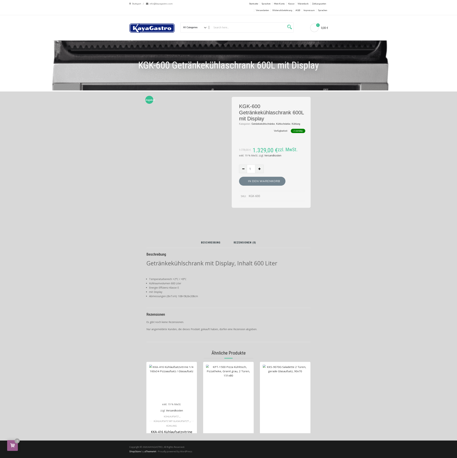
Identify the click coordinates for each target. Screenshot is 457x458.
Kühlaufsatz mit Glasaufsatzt (171, 421)
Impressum (309, 10)
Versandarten (262, 10)
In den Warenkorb (264, 181)
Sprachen (266, 3)
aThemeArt (150, 451)
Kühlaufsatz (171, 416)
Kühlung (296, 124)
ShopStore (135, 451)
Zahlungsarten (319, 3)
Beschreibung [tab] (210, 242)
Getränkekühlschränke (263, 124)
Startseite (253, 3)
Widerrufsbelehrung (282, 10)
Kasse (291, 3)
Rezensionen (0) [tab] (245, 242)
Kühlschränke (283, 124)
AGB (297, 10)
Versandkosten (272, 155)
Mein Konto (279, 3)
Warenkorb (303, 3)
